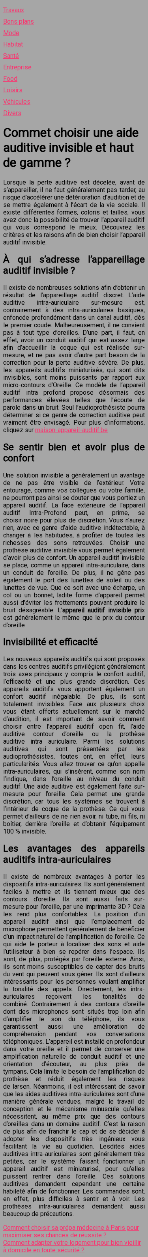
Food (10, 78)
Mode (11, 33)
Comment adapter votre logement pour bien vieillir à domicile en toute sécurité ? (72, 1246)
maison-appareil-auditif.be (71, 430)
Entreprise (17, 67)
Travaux (13, 10)
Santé (11, 56)
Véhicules (16, 101)
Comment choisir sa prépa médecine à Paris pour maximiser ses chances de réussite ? (71, 1231)
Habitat (13, 44)
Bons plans (18, 21)
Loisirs (12, 90)
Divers (12, 113)
